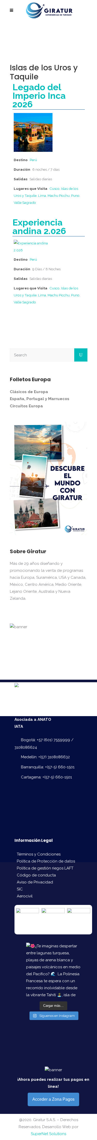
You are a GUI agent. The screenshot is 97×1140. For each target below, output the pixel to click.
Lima (42, 195)
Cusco (54, 188)
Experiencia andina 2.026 (39, 226)
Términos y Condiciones (39, 854)
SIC (20, 889)
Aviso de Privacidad (35, 882)
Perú (33, 160)
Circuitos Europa (26, 406)
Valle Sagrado (25, 202)
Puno (75, 195)
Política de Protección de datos (46, 861)
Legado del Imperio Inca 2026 (39, 95)
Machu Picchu (59, 195)
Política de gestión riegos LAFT (45, 868)
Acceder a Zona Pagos (53, 1099)
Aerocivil (25, 896)
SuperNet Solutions (48, 1133)
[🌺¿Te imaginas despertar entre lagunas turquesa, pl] (53, 970)
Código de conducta (36, 875)
